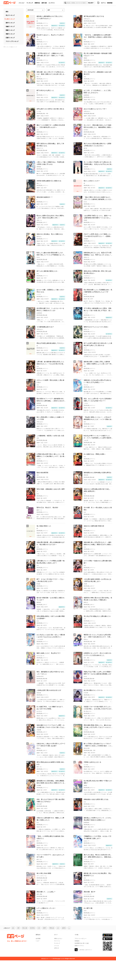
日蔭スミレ (39, 220)
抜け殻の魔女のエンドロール (93, 690)
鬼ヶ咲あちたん (87, 711)
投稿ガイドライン (79, 945)
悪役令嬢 (92, 21)
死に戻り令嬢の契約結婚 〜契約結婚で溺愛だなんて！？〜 (98, 54)
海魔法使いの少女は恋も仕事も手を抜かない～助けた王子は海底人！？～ (97, 381)
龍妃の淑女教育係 (42, 472)
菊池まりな (39, 39)
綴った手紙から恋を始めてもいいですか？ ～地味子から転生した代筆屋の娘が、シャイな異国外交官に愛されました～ (97, 744)
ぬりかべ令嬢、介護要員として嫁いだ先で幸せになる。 (50, 290)
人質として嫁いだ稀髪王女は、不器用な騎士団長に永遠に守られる (50, 163)
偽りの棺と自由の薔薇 (44, 873)
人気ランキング (10, 19)
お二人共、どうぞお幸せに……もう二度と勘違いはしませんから (97, 91)
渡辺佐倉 (39, 692)
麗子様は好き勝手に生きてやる (94, 16)
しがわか (86, 403)
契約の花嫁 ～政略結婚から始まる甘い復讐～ (51, 490)
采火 (38, 475)
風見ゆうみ (86, 329)
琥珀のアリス (40, 148)
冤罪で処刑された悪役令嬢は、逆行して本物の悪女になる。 (50, 144)
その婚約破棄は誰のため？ (45, 327)
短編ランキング (10, 26)
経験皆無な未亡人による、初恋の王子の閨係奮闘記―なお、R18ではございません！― (97, 253)
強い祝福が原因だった (44, 526)
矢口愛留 (39, 910)
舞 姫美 (38, 584)
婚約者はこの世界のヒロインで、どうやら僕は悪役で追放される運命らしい (97, 819)
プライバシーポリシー (80, 938)
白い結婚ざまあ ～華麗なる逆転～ (95, 454)
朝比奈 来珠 (86, 748)
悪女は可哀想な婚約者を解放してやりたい (50, 343)
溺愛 (18, 928)
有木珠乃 (86, 129)
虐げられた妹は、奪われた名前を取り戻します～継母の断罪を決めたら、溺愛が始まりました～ (97, 856)
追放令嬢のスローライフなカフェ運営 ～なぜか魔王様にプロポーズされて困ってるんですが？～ (51, 726)
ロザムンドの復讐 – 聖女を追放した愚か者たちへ (50, 381)
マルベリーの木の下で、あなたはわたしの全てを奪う (50, 856)
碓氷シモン (39, 766)
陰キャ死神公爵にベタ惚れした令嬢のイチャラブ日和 (50, 418)
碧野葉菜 (39, 166)
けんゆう (39, 458)
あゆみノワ (86, 841)
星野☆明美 (39, 894)
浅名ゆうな (86, 257)
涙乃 (85, 366)
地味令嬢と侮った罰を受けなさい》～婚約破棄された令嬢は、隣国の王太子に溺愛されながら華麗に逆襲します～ (97, 543)
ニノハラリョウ (87, 894)
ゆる (85, 39)
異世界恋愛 (39, 23)
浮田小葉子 (39, 804)
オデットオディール (41, 875)
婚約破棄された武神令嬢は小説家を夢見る (97, 472)
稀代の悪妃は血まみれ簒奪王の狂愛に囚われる (50, 763)
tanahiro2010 (40, 676)
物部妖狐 (39, 403)
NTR (58, 928)
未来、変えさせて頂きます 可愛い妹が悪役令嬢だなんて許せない (51, 800)
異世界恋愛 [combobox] (30, 10)
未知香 (85, 584)
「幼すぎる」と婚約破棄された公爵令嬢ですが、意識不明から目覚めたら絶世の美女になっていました (97, 36)
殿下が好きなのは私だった (45, 90)
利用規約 (77, 941)
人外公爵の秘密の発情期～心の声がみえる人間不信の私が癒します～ (97, 580)
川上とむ (86, 384)
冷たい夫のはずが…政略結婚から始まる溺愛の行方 (97, 73)
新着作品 (37, 3)
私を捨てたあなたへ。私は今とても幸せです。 (50, 36)
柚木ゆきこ (39, 236)
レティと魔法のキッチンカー (46, 908)
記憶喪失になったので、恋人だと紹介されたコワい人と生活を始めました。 (97, 654)
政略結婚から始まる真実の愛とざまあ (96, 799)
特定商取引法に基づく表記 (82, 943)
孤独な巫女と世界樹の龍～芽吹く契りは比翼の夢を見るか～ (97, 272)
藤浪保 (38, 58)
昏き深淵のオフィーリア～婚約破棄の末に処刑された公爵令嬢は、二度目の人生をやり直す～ (50, 399)
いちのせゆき (40, 639)
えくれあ (39, 111)
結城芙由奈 (86, 95)
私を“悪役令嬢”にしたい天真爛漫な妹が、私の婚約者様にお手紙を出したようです (98, 290)
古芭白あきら (87, 18)
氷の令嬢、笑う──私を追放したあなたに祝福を (98, 508)
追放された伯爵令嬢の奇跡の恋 (94, 526)
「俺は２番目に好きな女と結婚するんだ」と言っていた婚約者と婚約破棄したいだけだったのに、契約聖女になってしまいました (97, 198)
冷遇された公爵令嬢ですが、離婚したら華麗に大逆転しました (50, 819)
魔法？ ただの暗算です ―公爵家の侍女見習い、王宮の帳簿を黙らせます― (51, 126)
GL (69, 928)
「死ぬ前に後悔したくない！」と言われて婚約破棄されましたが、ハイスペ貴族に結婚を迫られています (97, 418)
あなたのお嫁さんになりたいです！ (95, 109)
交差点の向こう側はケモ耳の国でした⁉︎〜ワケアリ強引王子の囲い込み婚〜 (51, 744)
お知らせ (56, 948)
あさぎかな (39, 711)
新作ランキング (10, 23)
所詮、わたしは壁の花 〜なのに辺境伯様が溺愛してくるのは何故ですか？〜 (98, 399)
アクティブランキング (12, 41)
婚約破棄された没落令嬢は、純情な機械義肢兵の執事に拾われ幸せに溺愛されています (50, 782)
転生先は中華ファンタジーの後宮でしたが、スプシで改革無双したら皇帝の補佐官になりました (97, 436)
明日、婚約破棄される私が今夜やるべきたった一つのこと (50, 673)
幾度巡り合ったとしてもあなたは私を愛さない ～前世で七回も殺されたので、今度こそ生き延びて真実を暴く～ (98, 635)
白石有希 (86, 692)
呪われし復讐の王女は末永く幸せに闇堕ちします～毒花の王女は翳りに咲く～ (50, 216)
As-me (85, 201)
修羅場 (64, 928)
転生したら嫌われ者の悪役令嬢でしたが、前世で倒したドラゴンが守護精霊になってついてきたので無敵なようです (50, 253)
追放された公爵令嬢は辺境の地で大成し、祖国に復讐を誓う (97, 490)
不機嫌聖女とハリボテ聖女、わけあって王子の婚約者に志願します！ (97, 837)
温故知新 (86, 166)
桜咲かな (86, 602)
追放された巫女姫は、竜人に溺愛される (50, 234)
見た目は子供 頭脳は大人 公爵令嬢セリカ (97, 616)
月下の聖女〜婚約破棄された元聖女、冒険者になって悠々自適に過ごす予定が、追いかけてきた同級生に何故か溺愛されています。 (97, 309)
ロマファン (45, 23)
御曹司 (44, 928)
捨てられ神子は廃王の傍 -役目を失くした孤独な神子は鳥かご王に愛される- (98, 344)
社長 (39, 928)
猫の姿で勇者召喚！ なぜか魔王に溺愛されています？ (51, 598)
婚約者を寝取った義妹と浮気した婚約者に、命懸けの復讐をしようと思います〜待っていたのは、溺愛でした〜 (97, 362)
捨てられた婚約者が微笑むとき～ (47, 271)
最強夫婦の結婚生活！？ (45, 197)
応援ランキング (10, 37)
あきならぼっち (40, 655)
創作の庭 (44, 3)
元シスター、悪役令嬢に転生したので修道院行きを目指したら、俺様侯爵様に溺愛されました (97, 126)
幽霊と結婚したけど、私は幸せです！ (49, 653)
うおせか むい (87, 275)
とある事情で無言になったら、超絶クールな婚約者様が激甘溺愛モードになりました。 (97, 216)
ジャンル (21, 2)
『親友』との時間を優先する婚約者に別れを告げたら (50, 837)
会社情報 (38, 938)
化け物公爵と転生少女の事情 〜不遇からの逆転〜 (98, 782)
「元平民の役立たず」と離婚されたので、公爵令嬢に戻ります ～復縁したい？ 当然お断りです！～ (51, 54)
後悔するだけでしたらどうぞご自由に (96, 327)
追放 (13, 928)
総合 (7, 11)
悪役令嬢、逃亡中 (89, 892)
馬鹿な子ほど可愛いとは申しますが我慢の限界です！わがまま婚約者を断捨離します (97, 673)
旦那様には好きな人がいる (92, 762)
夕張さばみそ (40, 421)
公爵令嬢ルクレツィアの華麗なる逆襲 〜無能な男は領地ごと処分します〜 (51, 562)
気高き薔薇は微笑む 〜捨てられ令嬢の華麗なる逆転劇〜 (51, 617)
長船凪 (85, 58)
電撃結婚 (51, 928)
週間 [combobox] (48, 10)
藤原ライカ (39, 510)
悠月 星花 (86, 657)
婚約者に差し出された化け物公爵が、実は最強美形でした (97, 874)
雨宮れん (86, 639)
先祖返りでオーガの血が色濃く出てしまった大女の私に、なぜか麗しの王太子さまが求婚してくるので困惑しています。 (97, 707)
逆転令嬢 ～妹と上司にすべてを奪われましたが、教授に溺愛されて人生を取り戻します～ (51, 73)
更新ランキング (10, 34)
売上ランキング (10, 15)
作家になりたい (58, 938)
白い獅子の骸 (88, 908)
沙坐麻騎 (39, 785)
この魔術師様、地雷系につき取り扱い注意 (50, 435)
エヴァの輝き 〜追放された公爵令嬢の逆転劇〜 (98, 562)
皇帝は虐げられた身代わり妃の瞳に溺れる (50, 109)
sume (85, 910)
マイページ (57, 941)
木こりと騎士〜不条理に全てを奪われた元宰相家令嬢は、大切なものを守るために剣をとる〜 (97, 163)
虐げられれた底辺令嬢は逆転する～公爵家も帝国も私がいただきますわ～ (97, 144)
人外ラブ (45, 222)
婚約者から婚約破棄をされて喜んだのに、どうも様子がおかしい (50, 17)
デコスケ (39, 294)
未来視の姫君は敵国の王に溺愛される (49, 181)
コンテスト (51, 3)
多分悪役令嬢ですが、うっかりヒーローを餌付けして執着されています (50, 309)
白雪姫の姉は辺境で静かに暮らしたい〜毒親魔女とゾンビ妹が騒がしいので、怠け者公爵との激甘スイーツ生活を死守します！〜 (50, 455)
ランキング (30, 3)
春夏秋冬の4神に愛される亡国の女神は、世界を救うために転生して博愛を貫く (98, 598)
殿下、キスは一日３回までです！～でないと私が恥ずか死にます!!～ (50, 580)
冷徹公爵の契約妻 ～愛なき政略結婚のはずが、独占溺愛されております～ (51, 543)
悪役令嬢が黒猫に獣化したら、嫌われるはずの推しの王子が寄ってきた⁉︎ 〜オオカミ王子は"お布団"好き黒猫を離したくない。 (97, 726)
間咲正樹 (86, 475)
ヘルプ (37, 941)
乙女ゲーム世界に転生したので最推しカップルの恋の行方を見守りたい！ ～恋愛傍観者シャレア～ (98, 235)
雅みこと (39, 76)
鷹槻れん (39, 748)
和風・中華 (45, 113)
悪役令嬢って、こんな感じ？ (46, 892)
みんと (85, 348)
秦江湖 (85, 148)
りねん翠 (86, 440)
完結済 (38, 25)
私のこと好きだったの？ (92, 181)
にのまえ (86, 729)
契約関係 (32, 928)
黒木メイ (39, 841)
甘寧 (38, 438)
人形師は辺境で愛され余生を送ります (49, 690)
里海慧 (85, 220)
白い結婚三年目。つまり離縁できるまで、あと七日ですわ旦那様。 (50, 707)
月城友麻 (39, 729)
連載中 (85, 23)
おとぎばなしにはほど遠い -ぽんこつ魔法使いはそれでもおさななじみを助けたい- (51, 635)
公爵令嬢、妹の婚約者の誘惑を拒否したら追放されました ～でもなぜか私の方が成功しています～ (51, 362)
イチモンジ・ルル (88, 859)
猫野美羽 (39, 602)
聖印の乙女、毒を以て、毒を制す (47, 507)
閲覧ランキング (10, 30)
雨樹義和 (86, 238)
